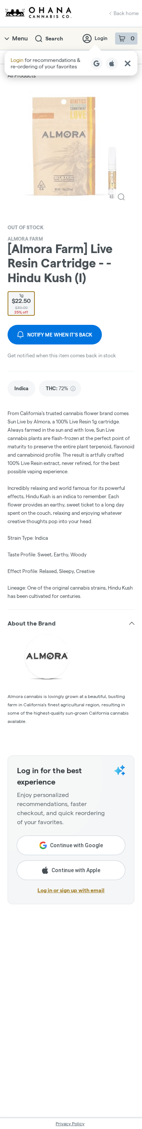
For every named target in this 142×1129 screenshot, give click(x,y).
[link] (21, 388)
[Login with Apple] (112, 63)
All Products (22, 76)
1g (21, 303)
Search (54, 39)
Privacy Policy (70, 1123)
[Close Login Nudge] (127, 63)
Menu (20, 38)
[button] (71, 63)
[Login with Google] (97, 63)
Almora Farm (25, 238)
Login (101, 38)
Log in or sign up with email (71, 890)
